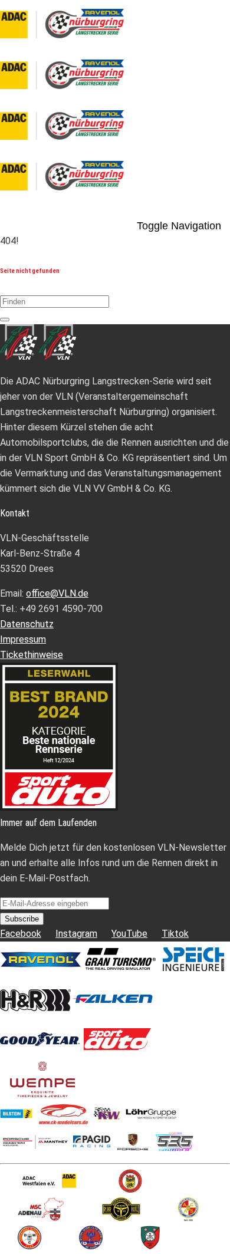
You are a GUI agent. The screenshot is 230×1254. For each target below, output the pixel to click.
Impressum (23, 639)
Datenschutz (27, 624)
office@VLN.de (57, 593)
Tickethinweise (31, 654)
